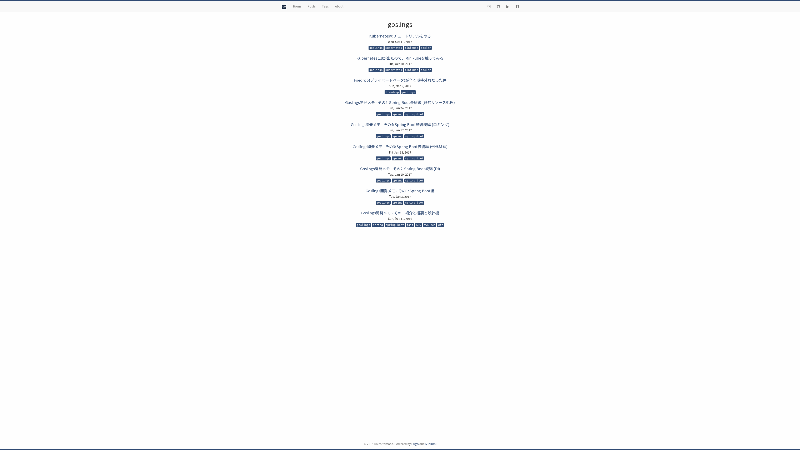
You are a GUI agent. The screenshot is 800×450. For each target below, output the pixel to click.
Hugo (415, 444)
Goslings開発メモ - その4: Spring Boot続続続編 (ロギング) (400, 124)
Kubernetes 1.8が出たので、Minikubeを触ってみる (400, 58)
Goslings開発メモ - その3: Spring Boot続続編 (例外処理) (400, 146)
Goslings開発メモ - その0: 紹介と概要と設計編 (400, 212)
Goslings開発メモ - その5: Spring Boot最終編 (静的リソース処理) (400, 102)
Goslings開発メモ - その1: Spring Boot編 (400, 190)
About (339, 6)
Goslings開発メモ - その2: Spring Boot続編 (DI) (400, 168)
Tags (325, 6)
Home (297, 6)
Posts (312, 6)
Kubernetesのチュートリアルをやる (400, 36)
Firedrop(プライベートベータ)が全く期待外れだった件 (400, 80)
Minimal (430, 444)
